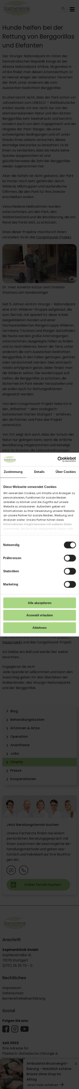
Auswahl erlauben (39, 615)
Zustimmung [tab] (13, 472)
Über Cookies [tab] (66, 472)
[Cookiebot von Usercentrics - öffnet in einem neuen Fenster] (57, 459)
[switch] (70, 558)
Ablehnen (39, 627)
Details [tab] (39, 472)
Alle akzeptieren (39, 603)
